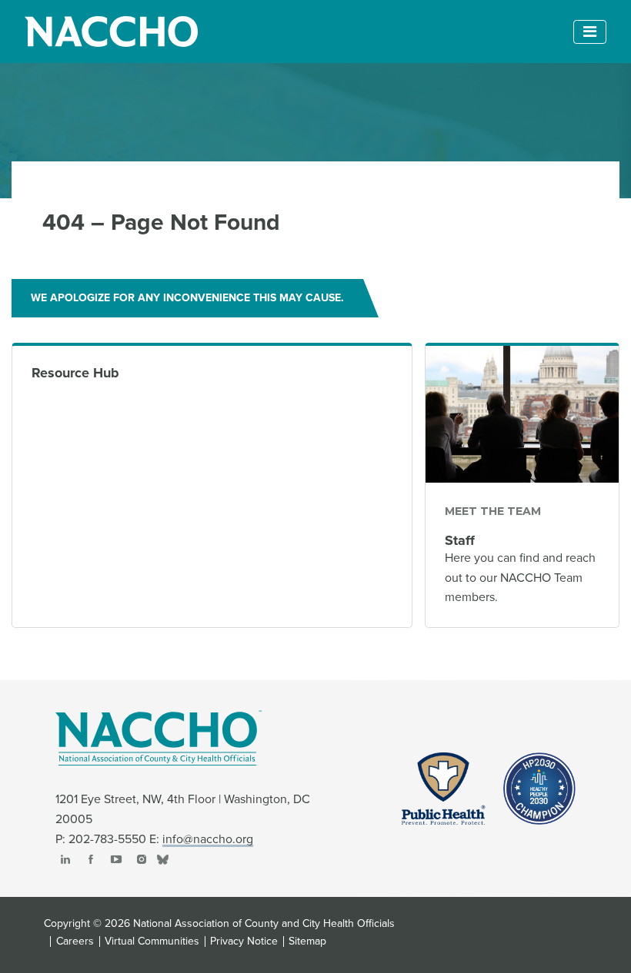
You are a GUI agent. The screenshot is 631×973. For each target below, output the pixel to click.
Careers (75, 941)
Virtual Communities (152, 941)
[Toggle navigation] (589, 32)
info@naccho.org (207, 839)
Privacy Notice (244, 941)
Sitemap (307, 941)
